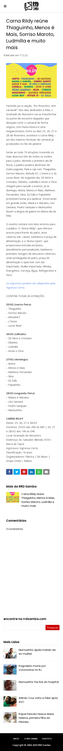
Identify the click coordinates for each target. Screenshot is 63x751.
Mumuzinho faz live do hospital (39, 682)
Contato (47, 738)
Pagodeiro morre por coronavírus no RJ (32, 668)
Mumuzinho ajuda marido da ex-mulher (37, 652)
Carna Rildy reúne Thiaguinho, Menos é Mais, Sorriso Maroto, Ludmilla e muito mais (38, 500)
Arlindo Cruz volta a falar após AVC (38, 700)
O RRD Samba (30, 738)
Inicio (16, 738)
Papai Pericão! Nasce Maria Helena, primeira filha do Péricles (36, 718)
